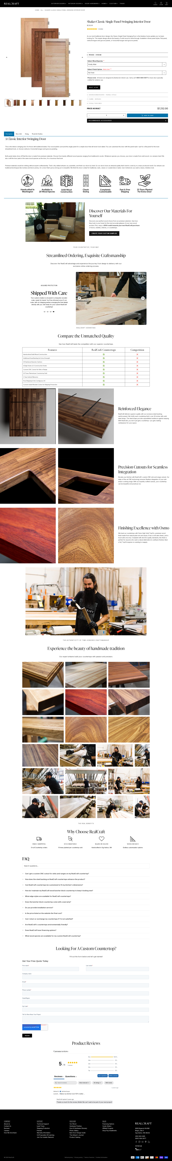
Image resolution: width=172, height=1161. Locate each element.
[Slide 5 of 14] (40, 102)
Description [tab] (9, 134)
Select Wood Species (95, 61)
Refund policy (69, 1157)
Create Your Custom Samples (104, 233)
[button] (102, 1057)
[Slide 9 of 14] (72, 102)
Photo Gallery (74, 1130)
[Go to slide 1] (44, 314)
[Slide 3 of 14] (24, 102)
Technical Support (43, 1124)
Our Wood (73, 1124)
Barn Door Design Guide (78, 1133)
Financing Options (108, 1124)
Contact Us (7, 1126)
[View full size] (43, 675)
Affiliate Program (107, 1128)
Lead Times (40, 1126)
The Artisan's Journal (77, 1135)
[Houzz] (149, 1142)
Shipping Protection (43, 1128)
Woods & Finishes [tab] (37, 134)
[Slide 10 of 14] (80, 102)
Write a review (113, 1075)
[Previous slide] (6, 58)
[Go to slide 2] (47, 314)
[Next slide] (83, 58)
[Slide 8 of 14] (64, 102)
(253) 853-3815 (140, 1136)
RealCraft (11, 1157)
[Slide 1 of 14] (8, 102)
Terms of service (89, 1157)
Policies (39, 1130)
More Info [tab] (19, 134)
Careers (6, 1130)
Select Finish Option (94, 69)
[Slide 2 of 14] (16, 102)
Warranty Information (43, 1133)
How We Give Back (10, 1133)
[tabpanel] (86, 1094)
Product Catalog (75, 1137)
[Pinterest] (146, 1142)
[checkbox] (109, 1083)
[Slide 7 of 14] (56, 102)
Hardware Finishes (76, 1126)
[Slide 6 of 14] (48, 102)
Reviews (7, 1128)
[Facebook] (136, 1142)
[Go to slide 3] (50, 314)
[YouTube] (143, 1142)
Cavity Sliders (106, 1126)
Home (37, 10)
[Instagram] (139, 1142)
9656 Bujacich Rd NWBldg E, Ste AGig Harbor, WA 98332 (142, 1131)
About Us (7, 1124)
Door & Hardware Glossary (78, 1128)
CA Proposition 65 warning (45, 1135)
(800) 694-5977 (140, 1138)
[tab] (70, 1076)
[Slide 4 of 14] (32, 102)
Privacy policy (78, 1157)
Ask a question (102, 1075)
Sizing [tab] (27, 134)
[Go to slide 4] (53, 314)
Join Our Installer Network (45, 1137)
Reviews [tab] (59, 1076)
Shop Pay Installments (109, 1130)
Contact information (101, 1157)
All (42, 10)
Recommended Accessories (100, 120)
